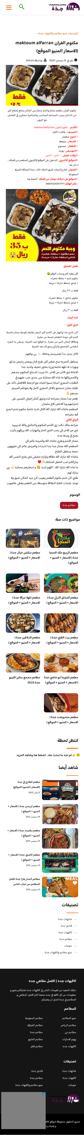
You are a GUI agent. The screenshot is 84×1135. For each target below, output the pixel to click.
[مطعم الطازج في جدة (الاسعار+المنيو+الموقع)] (60, 790)
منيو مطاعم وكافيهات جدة (58, 952)
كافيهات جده (69, 1046)
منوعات (68, 946)
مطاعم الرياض (68, 1025)
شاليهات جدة (65, 919)
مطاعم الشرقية (35, 1025)
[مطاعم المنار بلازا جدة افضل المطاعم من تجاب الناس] (60, 887)
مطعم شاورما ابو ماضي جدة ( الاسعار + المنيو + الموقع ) (61, 680)
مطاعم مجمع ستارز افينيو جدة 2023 (24, 680)
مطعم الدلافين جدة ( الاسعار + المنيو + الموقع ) (24, 640)
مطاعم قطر (37, 1046)
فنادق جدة (66, 926)
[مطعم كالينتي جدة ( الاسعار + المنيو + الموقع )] (60, 862)
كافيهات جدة (65, 932)
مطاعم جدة (69, 505)
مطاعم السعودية (34, 1018)
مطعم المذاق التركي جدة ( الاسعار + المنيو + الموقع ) (62, 600)
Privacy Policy (48, 1126)
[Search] (21, 7)
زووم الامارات (69, 1039)
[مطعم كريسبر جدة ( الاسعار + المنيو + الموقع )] (60, 814)
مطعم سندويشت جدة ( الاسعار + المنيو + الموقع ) (62, 720)
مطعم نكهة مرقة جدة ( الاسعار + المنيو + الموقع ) (24, 600)
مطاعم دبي (70, 1032)
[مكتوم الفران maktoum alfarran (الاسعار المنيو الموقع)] (42, 85)
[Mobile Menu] (9, 7)
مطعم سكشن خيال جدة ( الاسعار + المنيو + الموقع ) (24, 555)
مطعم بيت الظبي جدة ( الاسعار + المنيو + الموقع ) (62, 640)
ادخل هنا (73, 165)
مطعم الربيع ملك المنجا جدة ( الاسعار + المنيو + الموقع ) (63, 558)
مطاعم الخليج (35, 1039)
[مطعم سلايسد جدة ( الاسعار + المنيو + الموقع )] (60, 838)
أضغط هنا (32, 179)
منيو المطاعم (69, 1018)
